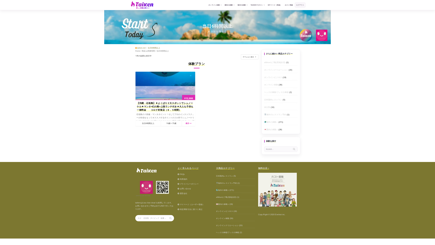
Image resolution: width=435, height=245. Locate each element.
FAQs (182, 174)
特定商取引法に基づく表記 (191, 209)
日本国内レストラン (273, 100)
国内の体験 (229, 5)
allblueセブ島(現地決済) (275, 62)
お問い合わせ (185, 189)
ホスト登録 (289, 5)
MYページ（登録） (275, 5)
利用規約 (183, 179)
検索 (296, 149)
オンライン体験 (214, 5)
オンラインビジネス (273, 77)
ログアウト (300, 5)
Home (137, 51)
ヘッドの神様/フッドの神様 (276, 92)
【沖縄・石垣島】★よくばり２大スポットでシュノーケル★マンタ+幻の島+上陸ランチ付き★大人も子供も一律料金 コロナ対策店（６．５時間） (165, 106)
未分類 (267, 107)
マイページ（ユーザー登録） (192, 204)
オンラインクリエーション (276, 70)
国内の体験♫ (272, 130)
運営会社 (183, 193)
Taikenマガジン (257, 5)
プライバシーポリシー (189, 184)
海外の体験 (242, 5)
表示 (187, 123)
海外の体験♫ (272, 122)
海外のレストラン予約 (276, 115)
